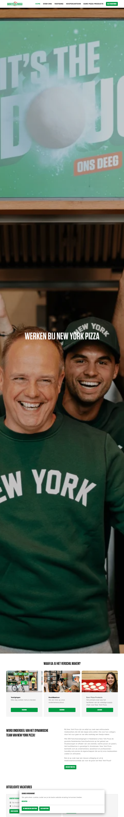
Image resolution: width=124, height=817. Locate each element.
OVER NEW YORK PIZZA (70, 767)
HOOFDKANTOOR (73, 4)
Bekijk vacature (14, 811)
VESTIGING (58, 4)
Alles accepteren (44, 808)
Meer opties (24, 801)
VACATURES (24, 710)
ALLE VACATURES (112, 4)
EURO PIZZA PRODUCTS (93, 4)
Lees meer (99, 710)
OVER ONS (47, 4)
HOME (37, 4)
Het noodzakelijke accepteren (30, 808)
